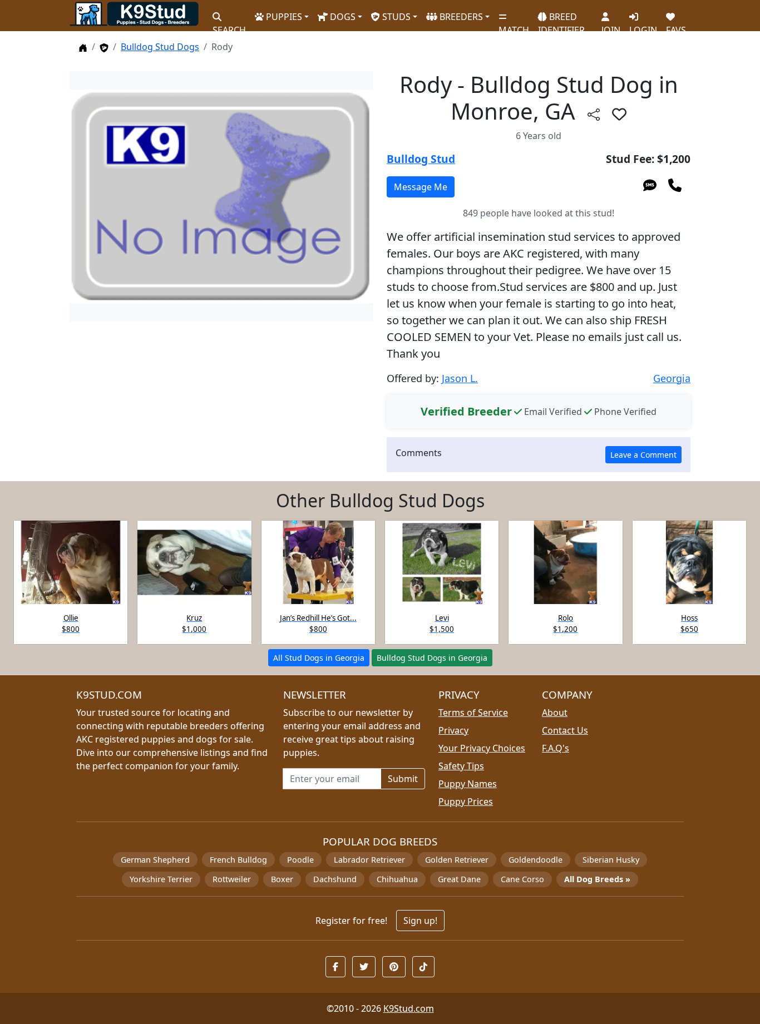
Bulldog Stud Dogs (160, 47)
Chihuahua (397, 879)
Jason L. (460, 378)
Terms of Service (473, 712)
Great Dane (459, 879)
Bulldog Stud (421, 158)
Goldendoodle (535, 859)
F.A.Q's (555, 748)
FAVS (676, 25)
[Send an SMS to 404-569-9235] (650, 184)
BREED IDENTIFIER (561, 19)
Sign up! (420, 920)
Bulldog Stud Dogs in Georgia (432, 657)
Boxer (282, 879)
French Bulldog (238, 859)
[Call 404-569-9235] (675, 184)
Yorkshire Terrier (161, 879)
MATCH (514, 25)
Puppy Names (467, 784)
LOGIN (643, 25)
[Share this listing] (593, 113)
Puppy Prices (465, 801)
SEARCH (229, 25)
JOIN (610, 25)
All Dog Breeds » (597, 879)
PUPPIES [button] (283, 17)
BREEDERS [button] (460, 17)
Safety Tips (461, 766)
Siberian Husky (611, 859)
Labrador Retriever (369, 859)
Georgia (671, 378)
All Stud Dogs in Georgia (318, 657)
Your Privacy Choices (481, 748)
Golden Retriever (456, 859)
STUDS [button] (395, 17)
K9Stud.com (408, 1008)
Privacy (453, 730)
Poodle (300, 859)
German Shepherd (155, 859)
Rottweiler (232, 879)
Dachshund (335, 879)
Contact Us (565, 730)
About (554, 712)
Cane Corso (522, 879)
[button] (619, 114)
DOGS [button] (342, 17)
